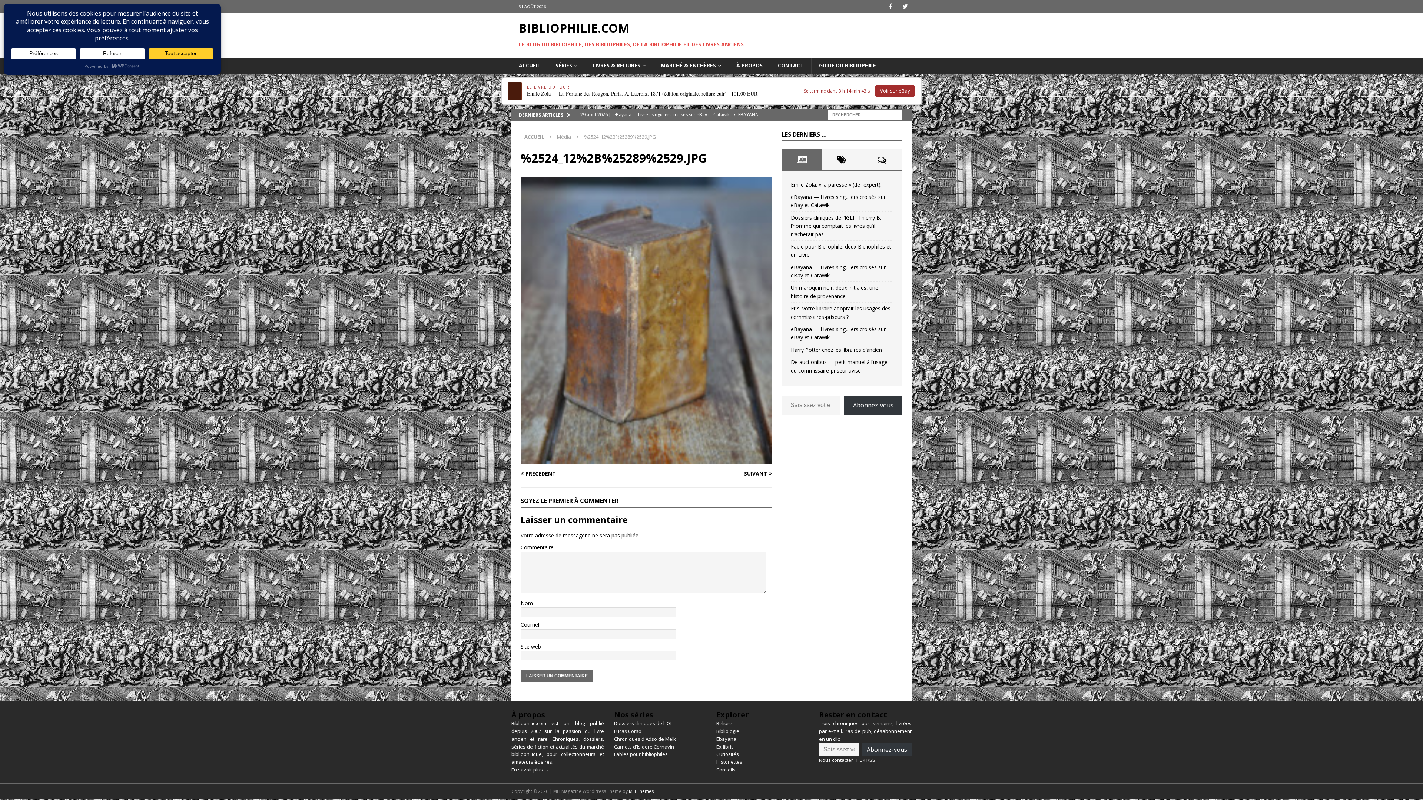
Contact (791, 65)
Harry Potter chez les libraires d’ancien (836, 349)
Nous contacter (836, 760)
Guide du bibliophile (847, 65)
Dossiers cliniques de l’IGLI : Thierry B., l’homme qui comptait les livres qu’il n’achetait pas (837, 226)
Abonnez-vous (873, 405)
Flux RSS (865, 760)
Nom (527, 603)
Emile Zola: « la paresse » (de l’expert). (836, 184)
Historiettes (729, 762)
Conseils (726, 769)
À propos (749, 65)
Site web (531, 646)
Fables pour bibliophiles (641, 754)
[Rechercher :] (865, 114)
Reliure (724, 723)
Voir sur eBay (895, 90)
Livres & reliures (616, 65)
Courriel (530, 624)
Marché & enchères (688, 65)
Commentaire (537, 547)
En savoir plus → (530, 769)
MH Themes (641, 791)
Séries (563, 65)
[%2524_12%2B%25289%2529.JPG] (646, 459)
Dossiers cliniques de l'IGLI (644, 723)
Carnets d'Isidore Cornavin (644, 746)
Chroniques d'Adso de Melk (645, 739)
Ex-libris (725, 746)
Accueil (529, 65)
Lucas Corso (627, 731)
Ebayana (726, 739)
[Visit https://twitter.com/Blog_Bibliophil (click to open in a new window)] (905, 6)
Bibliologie (727, 731)
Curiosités (727, 754)
